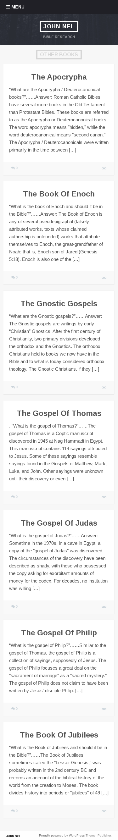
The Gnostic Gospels (58, 303)
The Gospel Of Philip (59, 632)
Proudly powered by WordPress (62, 835)
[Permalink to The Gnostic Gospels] (104, 387)
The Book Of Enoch (59, 194)
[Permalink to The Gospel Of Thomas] (104, 497)
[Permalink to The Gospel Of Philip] (104, 709)
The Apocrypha (59, 77)
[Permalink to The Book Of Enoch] (104, 278)
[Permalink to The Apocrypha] (104, 168)
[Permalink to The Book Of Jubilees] (104, 811)
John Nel (59, 26)
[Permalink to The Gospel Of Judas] (104, 607)
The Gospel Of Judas (59, 523)
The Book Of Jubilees (59, 735)
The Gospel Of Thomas (59, 413)
